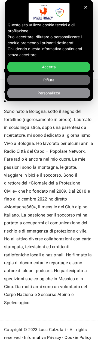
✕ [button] (86, 7)
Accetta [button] (49, 67)
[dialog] (49, 50)
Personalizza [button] (49, 93)
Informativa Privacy (42, 337)
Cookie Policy (78, 337)
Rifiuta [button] (48, 80)
